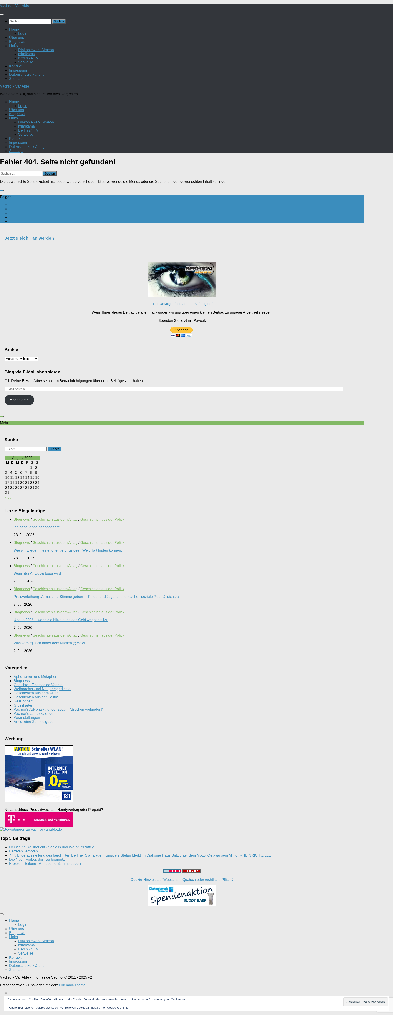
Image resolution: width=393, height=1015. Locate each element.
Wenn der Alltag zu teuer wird (37, 573)
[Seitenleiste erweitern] (2, 190)
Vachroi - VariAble (14, 6)
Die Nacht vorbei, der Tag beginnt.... (38, 859)
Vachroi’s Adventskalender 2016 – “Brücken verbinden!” (58, 709)
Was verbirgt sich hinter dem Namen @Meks (49, 643)
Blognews (17, 42)
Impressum (18, 70)
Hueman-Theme (72, 985)
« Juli (9, 497)
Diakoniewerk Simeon (36, 50)
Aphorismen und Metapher (35, 677)
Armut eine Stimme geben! (35, 722)
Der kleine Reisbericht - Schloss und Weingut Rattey (51, 847)
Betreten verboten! (24, 851)
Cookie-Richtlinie (117, 1007)
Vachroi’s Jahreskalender (34, 713)
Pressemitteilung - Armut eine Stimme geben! (45, 863)
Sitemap (16, 78)
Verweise (25, 62)
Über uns (16, 38)
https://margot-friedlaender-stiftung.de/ (182, 304)
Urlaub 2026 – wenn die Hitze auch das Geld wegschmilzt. (61, 620)
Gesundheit (23, 701)
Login (22, 33)
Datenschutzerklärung (27, 74)
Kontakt (15, 66)
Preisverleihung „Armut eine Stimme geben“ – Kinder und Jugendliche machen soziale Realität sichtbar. (97, 597)
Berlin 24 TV (28, 58)
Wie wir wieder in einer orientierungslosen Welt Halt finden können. (68, 550)
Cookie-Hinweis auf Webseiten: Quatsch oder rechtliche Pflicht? (182, 880)
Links (13, 46)
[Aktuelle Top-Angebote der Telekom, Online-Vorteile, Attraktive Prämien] (39, 825)
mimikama (26, 54)
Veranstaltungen (27, 718)
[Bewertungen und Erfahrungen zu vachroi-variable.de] (31, 829)
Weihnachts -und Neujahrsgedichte (42, 689)
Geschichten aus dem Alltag (55, 519)
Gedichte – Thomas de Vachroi (38, 685)
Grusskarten (23, 705)
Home (14, 29)
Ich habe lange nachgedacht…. (39, 527)
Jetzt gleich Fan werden (29, 238)
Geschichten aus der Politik (102, 519)
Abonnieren (19, 400)
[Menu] (2, 14)
